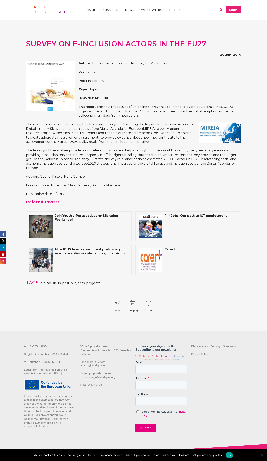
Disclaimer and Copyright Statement (213, 346)
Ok (229, 455)
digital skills (50, 283)
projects (93, 283)
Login (233, 10)
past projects (73, 283)
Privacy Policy (199, 354)
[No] (262, 455)
